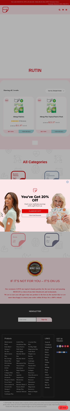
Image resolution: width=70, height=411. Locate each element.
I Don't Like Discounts (35, 215)
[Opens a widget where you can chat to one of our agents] (63, 408)
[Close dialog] (67, 182)
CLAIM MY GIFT (35, 211)
